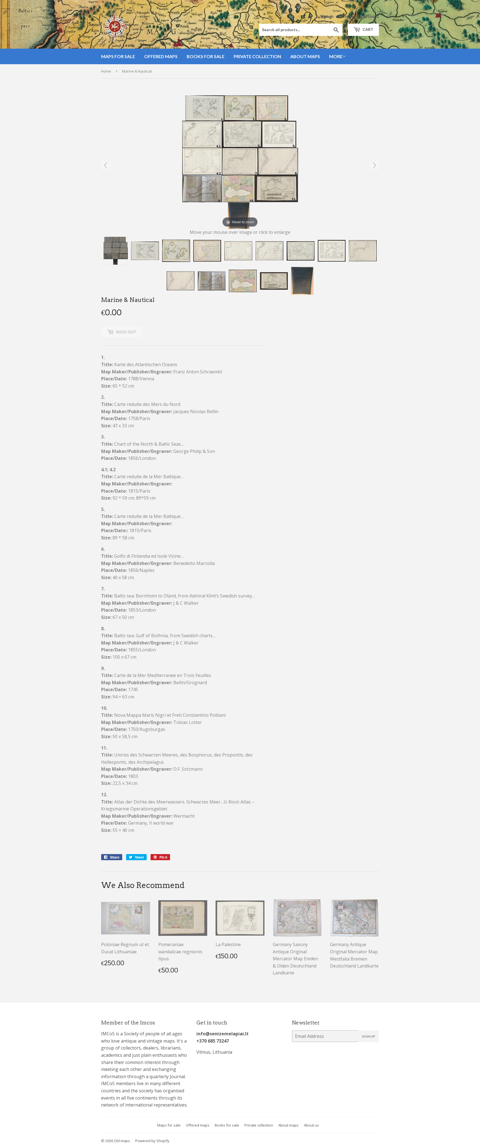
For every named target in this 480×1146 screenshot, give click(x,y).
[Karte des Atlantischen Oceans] (145, 251)
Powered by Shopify (152, 1140)
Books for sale (205, 56)
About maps (305, 56)
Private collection (257, 56)
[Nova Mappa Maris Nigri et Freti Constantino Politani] (243, 281)
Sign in (326, 16)
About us (311, 1125)
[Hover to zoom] (240, 161)
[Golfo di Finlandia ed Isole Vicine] (332, 251)
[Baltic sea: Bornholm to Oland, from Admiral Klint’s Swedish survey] (363, 250)
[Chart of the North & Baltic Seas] (207, 251)
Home (106, 71)
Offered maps (161, 56)
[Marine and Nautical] (116, 251)
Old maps (122, 1140)
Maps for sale (118, 56)
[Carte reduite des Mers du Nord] (176, 251)
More (335, 56)
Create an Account (360, 16)
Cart (367, 29)
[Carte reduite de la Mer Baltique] (238, 250)
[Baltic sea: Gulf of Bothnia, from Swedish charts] (180, 280)
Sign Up (368, 1036)
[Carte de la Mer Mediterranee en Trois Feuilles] (212, 281)
